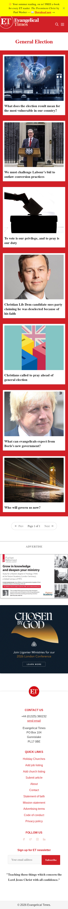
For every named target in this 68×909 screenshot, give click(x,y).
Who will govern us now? (22, 507)
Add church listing (34, 771)
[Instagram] (37, 839)
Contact (34, 790)
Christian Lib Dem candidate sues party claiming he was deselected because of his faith (33, 309)
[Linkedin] (44, 839)
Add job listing (34, 765)
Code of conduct (34, 815)
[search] (57, 24)
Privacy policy (34, 821)
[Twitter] (30, 839)
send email (34, 720)
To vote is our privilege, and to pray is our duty (31, 240)
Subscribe (50, 860)
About (34, 783)
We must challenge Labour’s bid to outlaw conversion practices (29, 174)
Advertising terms (34, 808)
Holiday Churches (34, 758)
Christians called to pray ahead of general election (28, 377)
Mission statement (34, 802)
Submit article (34, 777)
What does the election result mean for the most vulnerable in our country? (32, 108)
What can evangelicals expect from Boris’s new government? (29, 443)
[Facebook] (24, 839)
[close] (64, 8)
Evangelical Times (38, 904)
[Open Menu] (62, 24)
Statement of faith (34, 796)
